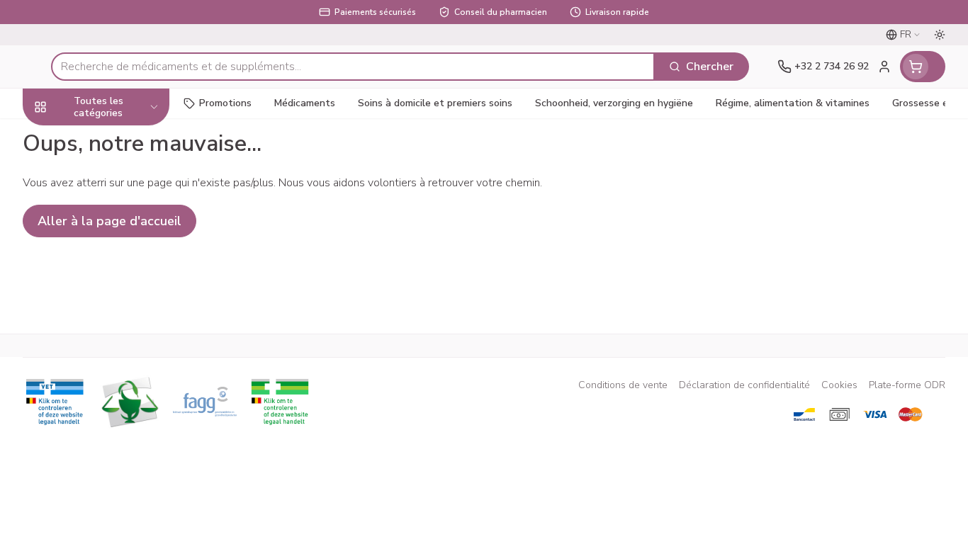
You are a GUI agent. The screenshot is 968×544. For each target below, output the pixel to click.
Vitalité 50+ (113, 280)
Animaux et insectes (113, 408)
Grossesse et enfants (113, 242)
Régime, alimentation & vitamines (113, 197)
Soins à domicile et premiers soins (113, 363)
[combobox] (353, 66)
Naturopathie (113, 318)
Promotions (225, 103)
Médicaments (113, 446)
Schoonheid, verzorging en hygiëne (113, 147)
